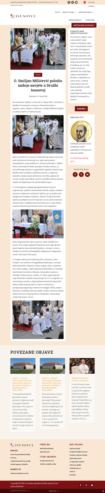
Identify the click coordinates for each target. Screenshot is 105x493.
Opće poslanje (75, 448)
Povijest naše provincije (78, 455)
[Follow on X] (72, 2)
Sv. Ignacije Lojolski (77, 462)
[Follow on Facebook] (68, 2)
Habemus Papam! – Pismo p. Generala (80, 379)
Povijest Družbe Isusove (78, 452)
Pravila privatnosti (47, 461)
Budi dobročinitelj (46, 448)
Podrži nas (90, 20)
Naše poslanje (69, 12)
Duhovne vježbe (75, 465)
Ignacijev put (45, 452)
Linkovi (72, 471)
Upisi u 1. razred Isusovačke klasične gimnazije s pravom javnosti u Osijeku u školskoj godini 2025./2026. (51, 384)
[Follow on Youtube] (76, 2)
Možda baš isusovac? (84, 25)
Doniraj (81, 108)
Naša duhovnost (85, 12)
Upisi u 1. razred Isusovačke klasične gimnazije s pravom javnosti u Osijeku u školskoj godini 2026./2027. (22, 384)
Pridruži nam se (75, 20)
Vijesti (57, 12)
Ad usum (91, 2)
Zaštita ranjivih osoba (48, 464)
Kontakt (73, 475)
